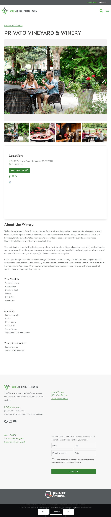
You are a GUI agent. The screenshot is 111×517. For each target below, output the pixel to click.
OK (43, 512)
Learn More (56, 512)
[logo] (19, 11)
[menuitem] (92, 2)
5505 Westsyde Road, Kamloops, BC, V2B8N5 (32, 161)
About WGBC (10, 435)
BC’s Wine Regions (59, 395)
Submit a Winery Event (14, 441)
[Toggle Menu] (107, 11)
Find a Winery (57, 392)
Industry (103, 2)
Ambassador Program (14, 438)
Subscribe (73, 471)
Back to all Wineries (13, 25)
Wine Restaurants (59, 398)
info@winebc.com (12, 407)
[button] (103, 80)
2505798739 (17, 164)
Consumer (92, 2)
